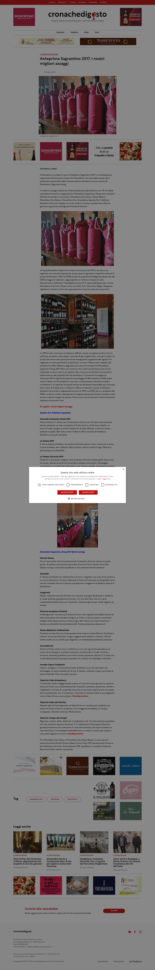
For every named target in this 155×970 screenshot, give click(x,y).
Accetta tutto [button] (67, 492)
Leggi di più (106, 479)
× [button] (123, 469)
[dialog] (77, 485)
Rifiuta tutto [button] (88, 492)
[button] (77, 498)
